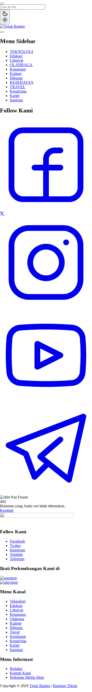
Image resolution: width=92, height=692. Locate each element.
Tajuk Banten (39, 686)
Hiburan (16, 78)
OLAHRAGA (21, 65)
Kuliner (16, 74)
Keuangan (18, 69)
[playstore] (9, 582)
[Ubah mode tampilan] (5, 17)
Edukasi (16, 56)
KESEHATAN (21, 82)
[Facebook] (46, 209)
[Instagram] (46, 307)
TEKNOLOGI (21, 51)
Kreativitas (18, 91)
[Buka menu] (2, 32)
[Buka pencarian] (2, 3)
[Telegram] (46, 493)
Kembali (6, 510)
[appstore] (8, 578)
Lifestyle (16, 60)
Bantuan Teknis (65, 686)
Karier (15, 96)
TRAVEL (17, 87)
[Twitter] (2, 214)
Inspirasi (16, 100)
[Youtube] (46, 400)
